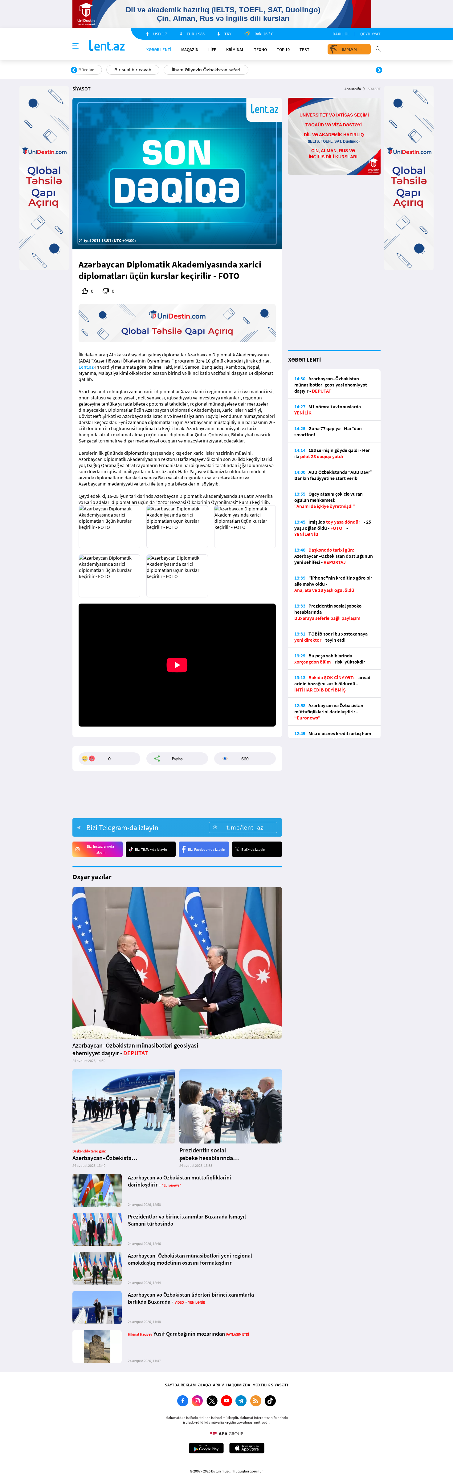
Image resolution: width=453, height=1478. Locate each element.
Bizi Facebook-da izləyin (206, 849)
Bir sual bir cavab (132, 69)
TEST (304, 49)
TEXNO (260, 49)
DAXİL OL (341, 34)
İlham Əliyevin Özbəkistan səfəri (206, 69)
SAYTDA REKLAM (180, 1385)
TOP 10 (283, 49)
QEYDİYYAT (370, 34)
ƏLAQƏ (204, 1385)
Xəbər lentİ (158, 49)
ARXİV (218, 1385)
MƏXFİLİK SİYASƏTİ (270, 1385)
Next (379, 70)
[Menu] (75, 46)
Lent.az (86, 367)
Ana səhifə (353, 88)
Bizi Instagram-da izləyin (100, 849)
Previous (74, 70)
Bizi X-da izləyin (253, 849)
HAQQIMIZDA (238, 1385)
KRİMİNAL (235, 49)
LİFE (212, 49)
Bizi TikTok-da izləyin (151, 849)
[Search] (378, 48)
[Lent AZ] (107, 46)
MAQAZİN (189, 49)
